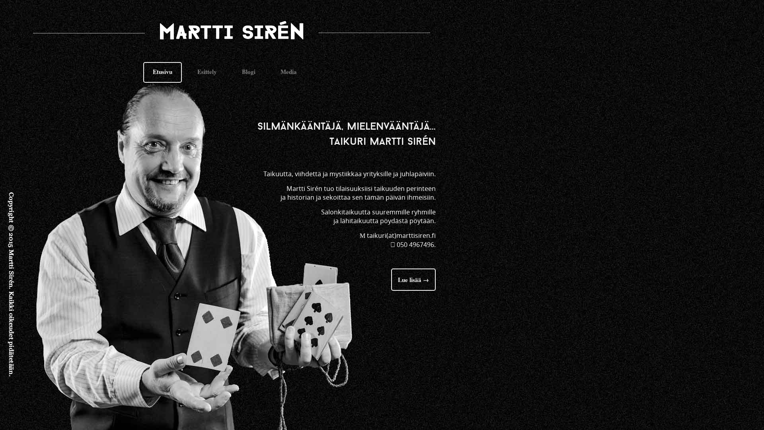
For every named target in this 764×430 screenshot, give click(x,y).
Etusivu (162, 71)
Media (289, 71)
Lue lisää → (413, 279)
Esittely (207, 71)
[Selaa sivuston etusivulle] (239, 33)
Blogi (248, 71)
